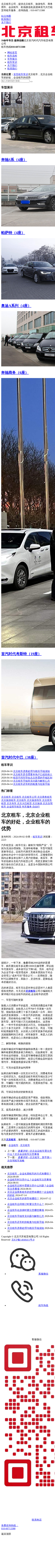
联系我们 (6, 19)
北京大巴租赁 (24, 803)
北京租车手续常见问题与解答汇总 (31, 781)
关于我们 (6, 22)
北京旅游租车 (8, 800)
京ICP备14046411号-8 (22, 1239)
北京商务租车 (44, 797)
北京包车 (12, 803)
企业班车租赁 (14, 806)
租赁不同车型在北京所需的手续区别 (32, 777)
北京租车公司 (29, 797)
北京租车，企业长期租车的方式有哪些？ (29, 1173)
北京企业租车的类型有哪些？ (23, 1198)
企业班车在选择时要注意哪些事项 (25, 1210)
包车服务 (27, 806)
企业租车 (13, 1145)
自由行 (36, 806)
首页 (15, 74)
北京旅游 (37, 803)
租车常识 (12, 62)
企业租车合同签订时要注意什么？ (25, 1204)
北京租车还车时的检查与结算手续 (31, 784)
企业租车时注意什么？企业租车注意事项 (29, 1179)
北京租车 (6, 797)
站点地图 (6, 16)
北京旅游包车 (34, 800)
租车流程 (12, 55)
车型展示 (12, 59)
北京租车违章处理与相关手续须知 (31, 771)
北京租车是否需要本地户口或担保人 (32, 774)
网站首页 (12, 52)
